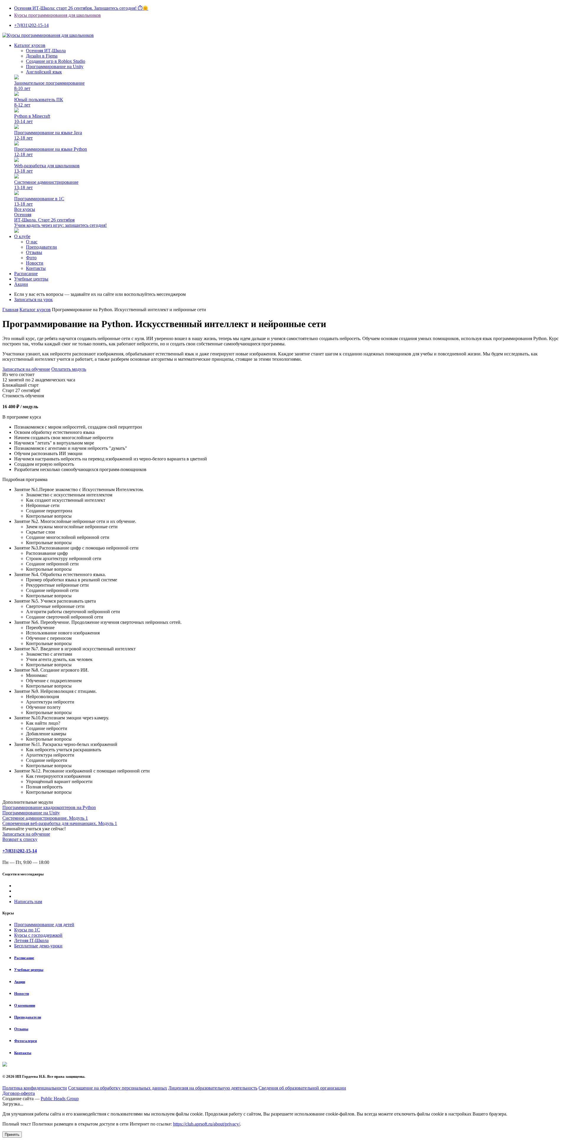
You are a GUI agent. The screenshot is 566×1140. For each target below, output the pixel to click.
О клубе (22, 236)
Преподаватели (41, 247)
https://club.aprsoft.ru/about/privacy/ (206, 1123)
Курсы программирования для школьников (57, 15)
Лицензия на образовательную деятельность (212, 1087)
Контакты (36, 268)
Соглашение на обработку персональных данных (117, 1087)
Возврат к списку (19, 839)
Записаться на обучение (26, 369)
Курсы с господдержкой (38, 935)
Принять (12, 1134)
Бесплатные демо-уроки (38, 945)
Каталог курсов (35, 309)
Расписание (26, 273)
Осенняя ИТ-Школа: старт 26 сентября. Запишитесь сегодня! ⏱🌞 (81, 8)
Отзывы (34, 252)
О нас (31, 241)
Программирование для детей (44, 924)
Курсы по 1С (27, 929)
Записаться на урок (33, 299)
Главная (10, 309)
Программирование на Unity (54, 66)
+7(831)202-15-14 (19, 850)
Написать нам (28, 901)
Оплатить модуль (68, 369)
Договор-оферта (18, 1093)
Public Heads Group (60, 1098)
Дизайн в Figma (41, 55)
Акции (21, 284)
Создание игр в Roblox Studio (55, 61)
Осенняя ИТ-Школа (46, 50)
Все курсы (24, 209)
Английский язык (44, 71)
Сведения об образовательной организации (302, 1087)
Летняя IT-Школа (31, 940)
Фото (31, 257)
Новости (34, 262)
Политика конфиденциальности (34, 1087)
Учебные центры (31, 278)
